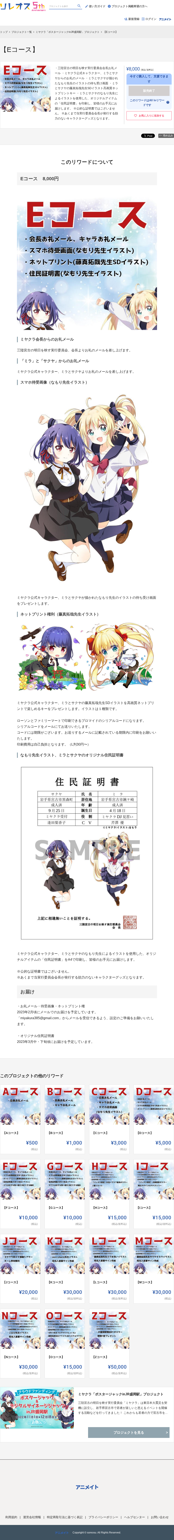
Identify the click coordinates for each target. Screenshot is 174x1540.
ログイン (150, 19)
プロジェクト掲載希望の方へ (129, 6)
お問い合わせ (160, 1517)
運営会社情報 (32, 1517)
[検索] (79, 6)
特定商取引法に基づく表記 (65, 1517)
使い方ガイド (97, 6)
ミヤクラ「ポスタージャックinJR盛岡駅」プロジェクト (121, 1394)
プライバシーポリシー (103, 1517)
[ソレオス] (23, 4)
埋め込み (168, 135)
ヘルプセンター (134, 1517)
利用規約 (11, 1517)
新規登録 (133, 19)
